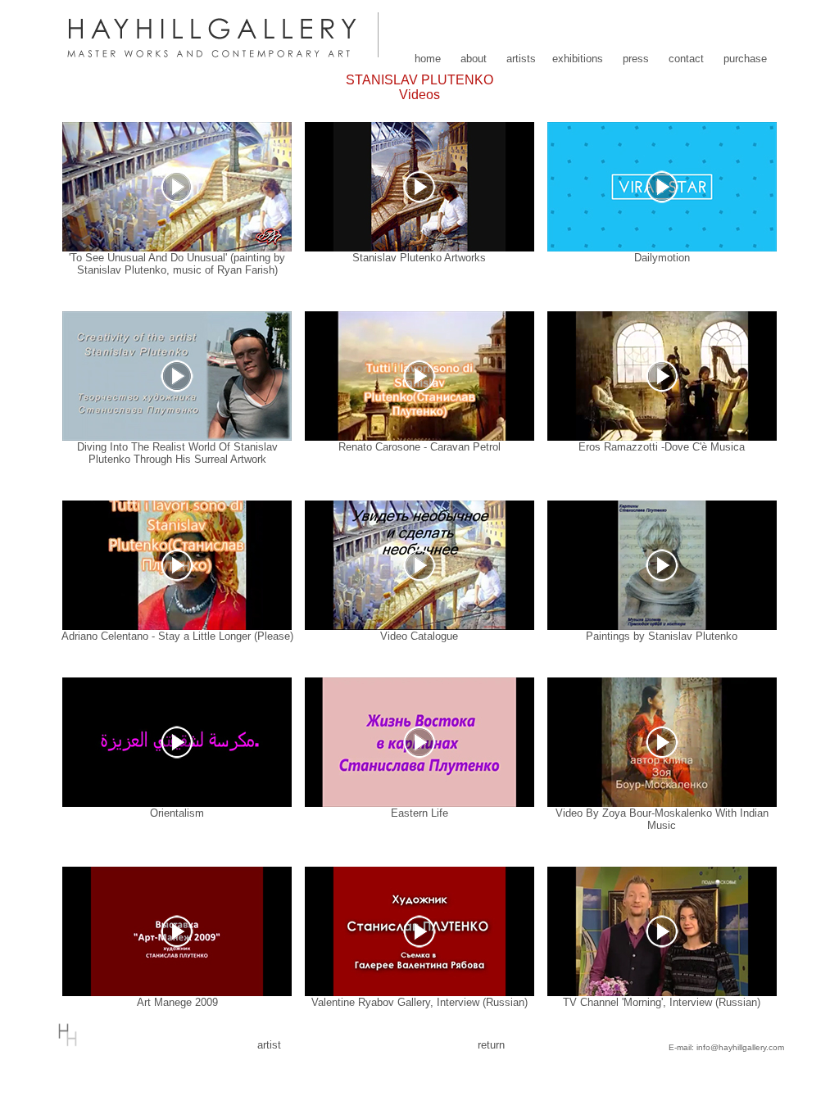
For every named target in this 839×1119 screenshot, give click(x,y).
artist (269, 1045)
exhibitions (577, 58)
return (491, 1045)
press (636, 58)
